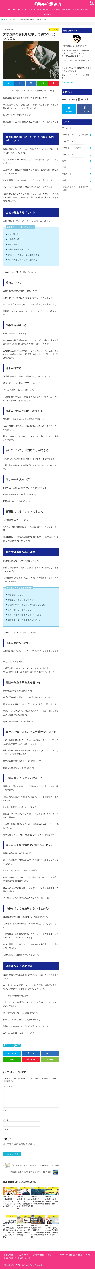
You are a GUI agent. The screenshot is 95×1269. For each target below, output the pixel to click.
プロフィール (67, 154)
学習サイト (46, 9)
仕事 (18, 1045)
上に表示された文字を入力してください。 (19, 1144)
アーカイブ (9, 1045)
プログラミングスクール (79, 9)
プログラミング (68, 141)
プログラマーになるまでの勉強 (61, 9)
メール (5, 1120)
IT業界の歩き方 (47, 3)
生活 (64, 180)
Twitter (69, 111)
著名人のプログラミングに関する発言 (29, 9)
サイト (5, 1130)
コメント (7, 1086)
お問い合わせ (47, 14)
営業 (64, 167)
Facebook (85, 111)
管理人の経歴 (12, 9)
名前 (5, 1111)
